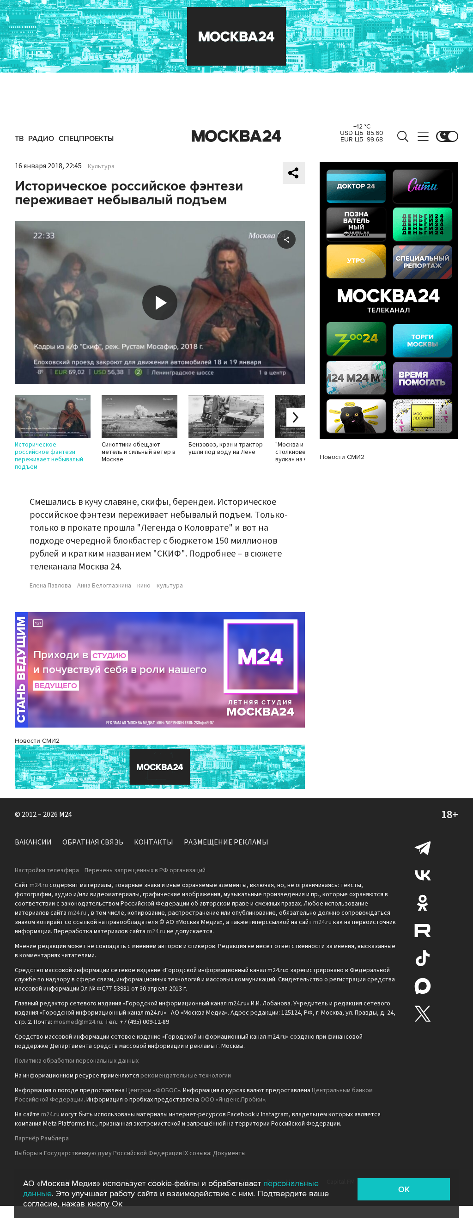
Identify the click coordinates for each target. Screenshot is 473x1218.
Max (422, 986)
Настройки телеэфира (47, 870)
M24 (65, 814)
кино (144, 585)
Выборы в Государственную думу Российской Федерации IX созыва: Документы (130, 1153)
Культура (101, 166)
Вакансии (33, 842)
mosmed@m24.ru (78, 1022)
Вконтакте (422, 875)
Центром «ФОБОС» (153, 1090)
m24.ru (39, 885)
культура (170, 585)
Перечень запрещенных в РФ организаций (145, 870)
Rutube (422, 930)
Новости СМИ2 (37, 741)
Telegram (422, 847)
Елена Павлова (50, 585)
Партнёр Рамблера (42, 1138)
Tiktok (422, 958)
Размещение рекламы (226, 842)
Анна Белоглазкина (104, 585)
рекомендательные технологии (185, 1075)
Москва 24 (236, 136)
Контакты (153, 842)
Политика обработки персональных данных (77, 1060)
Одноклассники (422, 903)
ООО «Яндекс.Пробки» (232, 1099)
